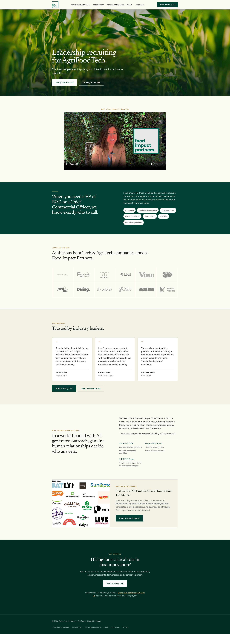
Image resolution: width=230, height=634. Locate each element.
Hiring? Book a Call (64, 82)
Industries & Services (80, 5)
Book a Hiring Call (167, 4)
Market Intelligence (115, 5)
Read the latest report (129, 518)
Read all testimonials (91, 388)
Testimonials (98, 5)
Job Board (140, 5)
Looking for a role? (91, 82)
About (129, 5)
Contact (125, 627)
